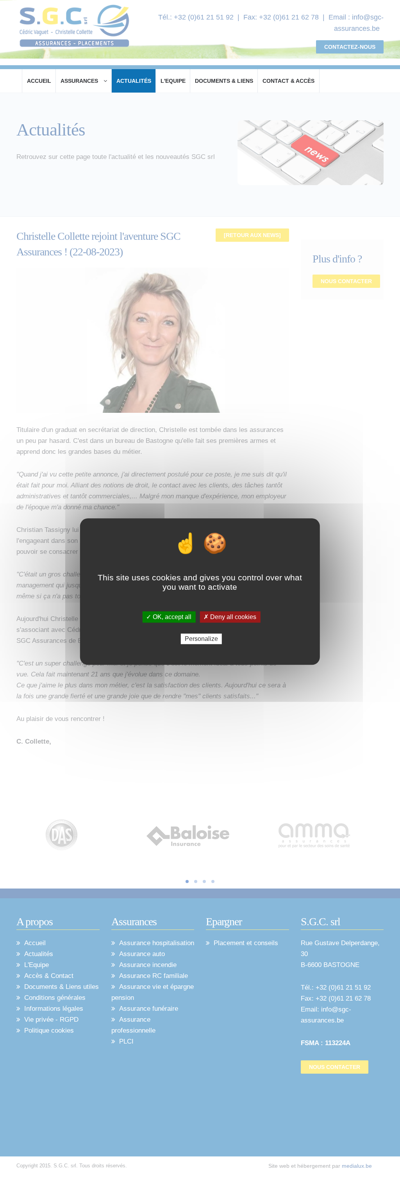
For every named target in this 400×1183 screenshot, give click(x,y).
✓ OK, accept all (168, 617)
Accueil (39, 81)
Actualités (133, 81)
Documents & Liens (224, 81)
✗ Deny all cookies (230, 617)
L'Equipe (173, 81)
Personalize (201, 638)
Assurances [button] (80, 81)
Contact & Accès (288, 81)
